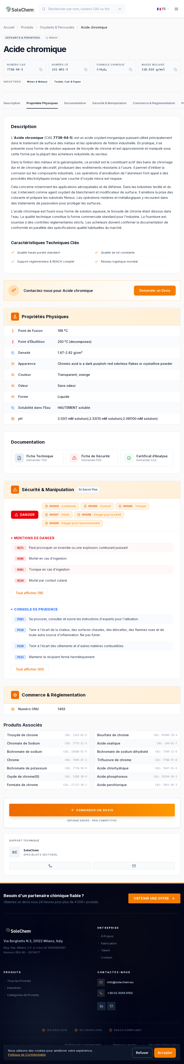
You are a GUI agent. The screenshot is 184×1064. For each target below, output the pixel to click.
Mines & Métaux (37, 81)
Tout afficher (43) (30, 669)
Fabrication (109, 943)
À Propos (107, 936)
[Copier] (40, 69)
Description (12, 103)
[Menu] (176, 9)
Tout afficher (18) (29, 593)
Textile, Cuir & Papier (67, 81)
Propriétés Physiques (42, 103)
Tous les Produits (19, 981)
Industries (14, 988)
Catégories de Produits (23, 995)
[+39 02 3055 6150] (50, 866)
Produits (27, 27)
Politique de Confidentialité (83, 1044)
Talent (105, 950)
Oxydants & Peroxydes (57, 27)
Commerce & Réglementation (154, 103)
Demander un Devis (154, 290)
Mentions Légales (125, 1044)
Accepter (165, 1053)
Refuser (142, 1053)
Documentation (75, 103)
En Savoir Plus (88, 489)
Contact (106, 957)
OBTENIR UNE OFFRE (151, 898)
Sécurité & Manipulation (109, 103)
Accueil (9, 27)
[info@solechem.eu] (134, 866)
